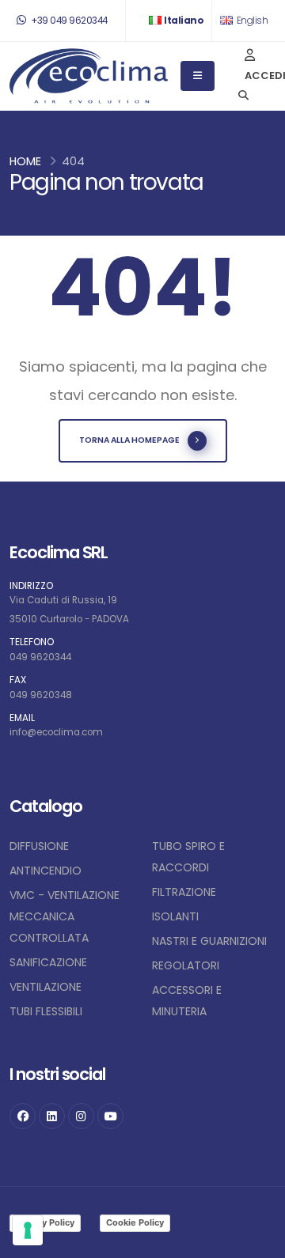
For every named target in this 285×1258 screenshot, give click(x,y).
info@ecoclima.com (56, 732)
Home (25, 161)
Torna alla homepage (129, 440)
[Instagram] (81, 1116)
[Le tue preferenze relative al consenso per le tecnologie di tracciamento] (28, 1230)
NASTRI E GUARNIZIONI (209, 941)
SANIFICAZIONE (48, 962)
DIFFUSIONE (39, 846)
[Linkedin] (52, 1116)
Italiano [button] (183, 20)
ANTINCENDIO (46, 870)
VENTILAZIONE (46, 987)
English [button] (251, 20)
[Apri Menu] (197, 76)
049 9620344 (40, 657)
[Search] (243, 96)
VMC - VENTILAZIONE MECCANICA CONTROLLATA (65, 916)
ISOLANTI (175, 916)
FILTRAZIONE (184, 892)
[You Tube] (110, 1116)
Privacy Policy (45, 1222)
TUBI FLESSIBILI (46, 1011)
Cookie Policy (135, 1222)
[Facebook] (23, 1116)
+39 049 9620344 (68, 20)
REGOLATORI (185, 965)
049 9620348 (41, 695)
